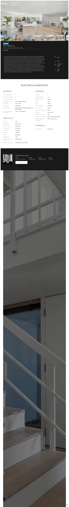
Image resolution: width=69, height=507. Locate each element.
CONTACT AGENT (21, 162)
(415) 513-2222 (32, 159)
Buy (33, 3)
